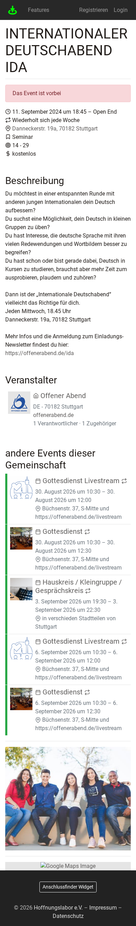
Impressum (103, 907)
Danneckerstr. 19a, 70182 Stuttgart (55, 128)
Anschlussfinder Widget (68, 887)
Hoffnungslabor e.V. (58, 907)
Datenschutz (68, 916)
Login (121, 10)
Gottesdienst (62, 531)
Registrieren (93, 10)
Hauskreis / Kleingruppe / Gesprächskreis (78, 586)
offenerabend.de (53, 415)
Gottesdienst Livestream (81, 480)
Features (38, 10)
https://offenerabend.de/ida (39, 353)
